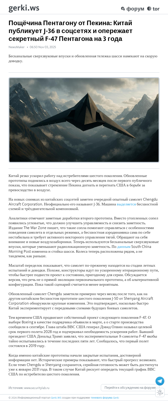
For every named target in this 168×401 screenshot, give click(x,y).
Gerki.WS (56, 397)
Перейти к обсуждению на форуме (130, 388)
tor (156, 8)
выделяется (126, 204)
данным (123, 246)
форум (135, 8)
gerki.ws (24, 7)
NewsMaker (16, 47)
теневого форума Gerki (105, 397)
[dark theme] (159, 392)
